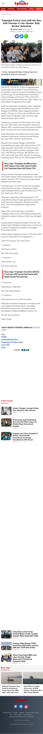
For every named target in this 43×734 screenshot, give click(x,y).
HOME (3, 9)
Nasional (9, 14)
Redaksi (21, 712)
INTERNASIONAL (22, 9)
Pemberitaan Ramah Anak (17, 717)
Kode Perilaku (27, 715)
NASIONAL (11, 9)
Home (3, 14)
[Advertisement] (21, 378)
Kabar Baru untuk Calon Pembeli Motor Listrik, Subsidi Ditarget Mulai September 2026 (25, 634)
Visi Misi (15, 712)
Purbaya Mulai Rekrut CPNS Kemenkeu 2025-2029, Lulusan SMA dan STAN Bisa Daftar (25, 645)
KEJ (11, 715)
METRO (31, 9)
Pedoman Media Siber (32, 712)
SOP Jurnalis (18, 715)
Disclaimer (30, 717)
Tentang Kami (7, 712)
